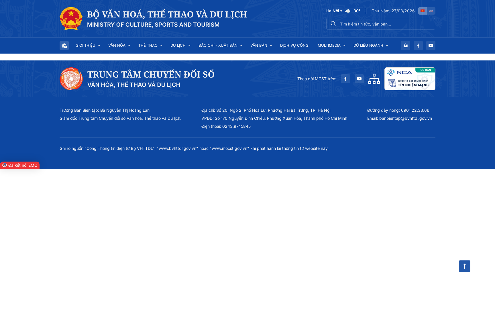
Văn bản (258, 45)
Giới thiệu (85, 45)
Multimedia (329, 45)
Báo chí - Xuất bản (218, 45)
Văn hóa (116, 45)
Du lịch (178, 45)
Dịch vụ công (294, 45)
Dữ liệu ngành (368, 45)
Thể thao (148, 45)
